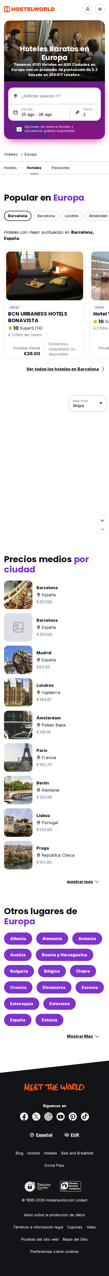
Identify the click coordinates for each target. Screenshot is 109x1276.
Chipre (83, 971)
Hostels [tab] (10, 168)
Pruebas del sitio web (40, 1239)
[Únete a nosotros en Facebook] (24, 1116)
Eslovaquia (21, 1003)
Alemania (52, 938)
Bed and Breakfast (77, 1153)
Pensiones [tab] (60, 168)
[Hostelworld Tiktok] (85, 1116)
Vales (91, 1227)
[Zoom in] (102, 520)
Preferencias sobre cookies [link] (54, 1251)
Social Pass (54, 1165)
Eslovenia (59, 1003)
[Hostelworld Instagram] (48, 1116)
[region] (54, 464)
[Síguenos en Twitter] (36, 1116)
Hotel (14, 307)
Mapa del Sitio (75, 1239)
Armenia (87, 938)
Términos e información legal (38, 1227)
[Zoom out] (102, 529)
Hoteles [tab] (34, 168)
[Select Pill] (88, 9)
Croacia (18, 987)
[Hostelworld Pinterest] (73, 1116)
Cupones (75, 1227)
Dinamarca (54, 987)
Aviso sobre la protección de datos (54, 1215)
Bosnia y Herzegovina (64, 954)
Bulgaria (19, 971)
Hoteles (50, 1153)
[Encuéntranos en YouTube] (61, 1116)
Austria (18, 954)
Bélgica (52, 971)
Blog (19, 1153)
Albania (18, 938)
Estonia (49, 1019)
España (17, 1019)
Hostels (33, 1153)
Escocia (90, 987)
